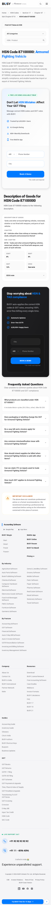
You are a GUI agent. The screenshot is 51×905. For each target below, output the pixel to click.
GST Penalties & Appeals (11, 791)
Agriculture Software (9, 569)
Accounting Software (12, 524)
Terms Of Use (29, 880)
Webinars (30, 688)
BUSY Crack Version (25, 883)
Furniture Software (9, 608)
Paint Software (32, 580)
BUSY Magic (7, 535)
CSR (8, 880)
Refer (4, 692)
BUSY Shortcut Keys (9, 743)
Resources (31, 666)
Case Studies (32, 684)
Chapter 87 (38, 13)
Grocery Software (33, 572)
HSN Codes (14, 13)
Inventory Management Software (14, 650)
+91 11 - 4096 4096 (19, 850)
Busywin (5, 747)
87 (5, 233)
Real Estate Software (35, 591)
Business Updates (8, 751)
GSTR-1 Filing (7, 772)
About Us (5, 673)
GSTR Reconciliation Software (13, 643)
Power (5, 548)
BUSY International (9, 684)
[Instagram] (32, 888)
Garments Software (9, 611)
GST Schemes (7, 780)
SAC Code (5, 820)
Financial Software (9, 631)
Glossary (5, 732)
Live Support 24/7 (11, 834)
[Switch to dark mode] (40, 3)
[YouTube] (23, 888)
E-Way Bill (5, 808)
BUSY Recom (32, 544)
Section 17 (27, 13)
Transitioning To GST (9, 795)
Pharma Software (33, 588)
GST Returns (6, 768)
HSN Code (5, 816)
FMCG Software (8, 604)
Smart (5, 544)
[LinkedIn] (19, 888)
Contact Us (6, 676)
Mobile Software (33, 576)
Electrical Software (9, 590)
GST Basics (6, 764)
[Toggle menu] (46, 3)
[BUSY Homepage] (14, 3)
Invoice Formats (33, 692)
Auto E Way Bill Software (11, 635)
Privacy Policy (39, 880)
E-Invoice (5, 805)
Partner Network (8, 688)
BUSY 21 (30, 711)
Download (31, 673)
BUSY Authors (7, 739)
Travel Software (33, 603)
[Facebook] (27, 888)
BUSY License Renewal (35, 676)
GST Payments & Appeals (11, 783)
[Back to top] (46, 901)
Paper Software (33, 584)
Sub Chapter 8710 (8, 17)
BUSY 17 (30, 703)
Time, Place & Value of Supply (13, 787)
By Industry (6, 563)
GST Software (7, 628)
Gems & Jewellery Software (37, 569)
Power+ (6, 552)
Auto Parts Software (9, 572)
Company (5, 666)
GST (3, 758)
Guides (4, 718)
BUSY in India (7, 680)
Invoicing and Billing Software (13, 646)
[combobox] (25, 40)
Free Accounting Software (36, 680)
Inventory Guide (8, 728)
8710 (6, 243)
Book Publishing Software (11, 576)
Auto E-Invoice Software (11, 639)
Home (4, 13)
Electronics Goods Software (12, 594)
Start (5, 540)
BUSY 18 (30, 707)
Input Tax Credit (8, 812)
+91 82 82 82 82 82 (18, 841)
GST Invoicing (7, 801)
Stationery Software (34, 599)
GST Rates (6, 797)
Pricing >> (30, 556)
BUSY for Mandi (33, 548)
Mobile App (31, 535)
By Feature (6, 618)
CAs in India (6, 736)
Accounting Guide (8, 724)
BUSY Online (32, 539)
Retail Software (32, 595)
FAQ (28, 699)
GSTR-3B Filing (7, 776)
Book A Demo (25, 174)
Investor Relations (17, 880)
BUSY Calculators (33, 695)
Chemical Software (9, 580)
